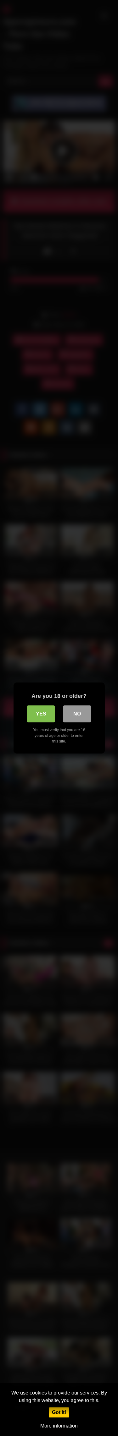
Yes (41, 713)
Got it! (59, 1412)
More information (59, 1425)
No (77, 713)
